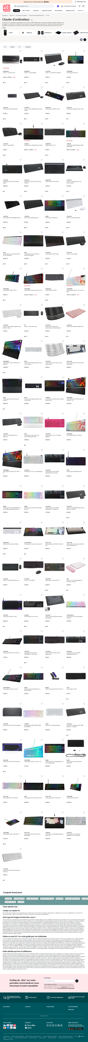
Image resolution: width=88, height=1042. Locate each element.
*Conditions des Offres (52, 1037)
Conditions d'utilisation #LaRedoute (21, 1037)
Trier (5, 47)
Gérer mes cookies (42, 1037)
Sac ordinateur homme (32, 898)
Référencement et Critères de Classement (33, 1036)
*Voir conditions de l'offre (50, 984)
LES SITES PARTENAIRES (73, 1006)
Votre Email (47, 978)
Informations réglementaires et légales (50, 1036)
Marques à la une (70, 10)
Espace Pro (81, 10)
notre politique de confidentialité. (65, 988)
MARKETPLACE (71, 1009)
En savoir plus (81, 1026)
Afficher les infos (44, 1016)
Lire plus (4, 27)
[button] (83, 6)
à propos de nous (50, 1006)
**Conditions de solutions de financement (65, 1037)
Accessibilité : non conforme (8, 1039)
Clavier (48, 15)
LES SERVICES (27, 1006)
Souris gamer (8, 898)
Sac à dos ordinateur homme (72, 898)
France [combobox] (81, 1036)
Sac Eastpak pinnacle (19, 898)
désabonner (64, 987)
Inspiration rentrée (47, 10)
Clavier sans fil (59, 898)
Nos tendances (59, 10)
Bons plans (36, 10)
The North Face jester (10, 902)
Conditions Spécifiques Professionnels (66, 1036)
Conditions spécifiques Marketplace (17, 1036)
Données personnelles (33, 1037)
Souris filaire (21, 902)
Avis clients (10, 1037)
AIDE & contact (6, 1006)
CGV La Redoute (6, 1036)
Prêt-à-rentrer (26, 10)
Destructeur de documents (47, 898)
